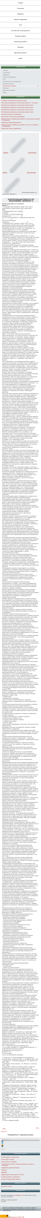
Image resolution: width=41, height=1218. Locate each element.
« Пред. (4, 1128)
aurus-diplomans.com (19, 1195)
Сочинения (20, 8)
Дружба (4, 1172)
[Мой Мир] (20, 1145)
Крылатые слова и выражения (11, 128)
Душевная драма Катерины (10, 1167)
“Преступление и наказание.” (11, 1177)
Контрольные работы (20, 41)
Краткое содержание (20, 19)
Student (4, 1170)
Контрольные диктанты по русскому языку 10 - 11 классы (20, 103)
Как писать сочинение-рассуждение (13, 116)
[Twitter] (20, 1142)
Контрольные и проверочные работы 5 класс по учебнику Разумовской (20, 125)
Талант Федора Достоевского (11, 1179)
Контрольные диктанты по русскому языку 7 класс (17, 109)
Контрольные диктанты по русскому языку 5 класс (17, 107)
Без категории (31, 172)
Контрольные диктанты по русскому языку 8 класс (17, 105)
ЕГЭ (20, 25)
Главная (20, 3)
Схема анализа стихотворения (11, 114)
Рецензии (20, 47)
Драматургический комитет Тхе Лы (13, 1174)
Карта (20, 58)
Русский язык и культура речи (20, 30)
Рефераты (20, 14)
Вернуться (4, 1131)
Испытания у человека (9, 1162)
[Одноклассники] (20, 1144)
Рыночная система (8, 1159)
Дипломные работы (20, 52)
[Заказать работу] (6, 1186)
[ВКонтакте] (20, 1141)
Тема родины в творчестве (10, 1157)
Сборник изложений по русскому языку (14, 100)
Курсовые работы (20, 36)
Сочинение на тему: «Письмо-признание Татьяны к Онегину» (18, 1164)
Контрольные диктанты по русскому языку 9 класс (17, 112)
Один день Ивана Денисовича (11, 122)
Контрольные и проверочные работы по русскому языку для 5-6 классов (21, 119)
